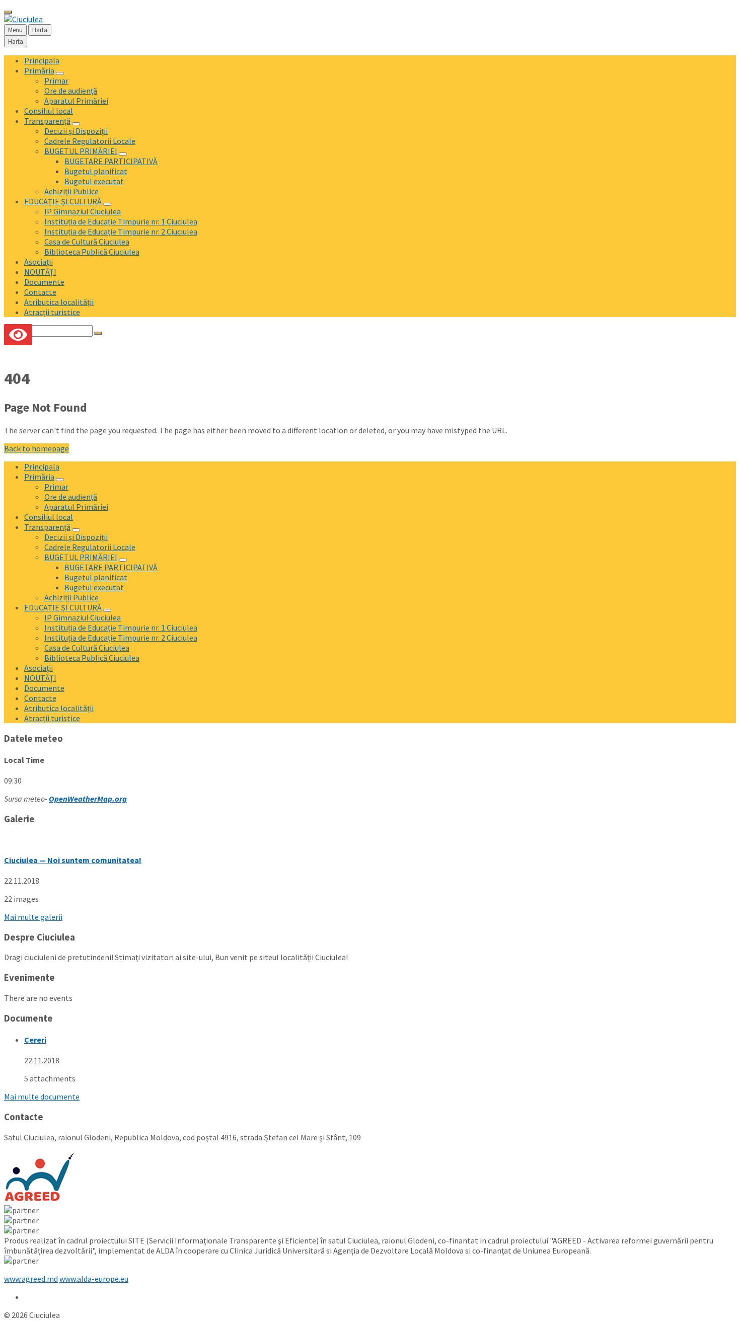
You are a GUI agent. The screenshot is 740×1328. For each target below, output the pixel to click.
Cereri (35, 1040)
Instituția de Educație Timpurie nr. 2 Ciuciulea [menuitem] (120, 231)
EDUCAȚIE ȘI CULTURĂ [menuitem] (63, 201)
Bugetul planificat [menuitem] (95, 171)
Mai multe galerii (33, 917)
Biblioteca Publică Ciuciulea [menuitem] (91, 252)
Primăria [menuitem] (39, 70)
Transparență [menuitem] (47, 121)
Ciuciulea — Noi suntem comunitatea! (72, 860)
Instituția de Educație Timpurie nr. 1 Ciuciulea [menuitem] (120, 221)
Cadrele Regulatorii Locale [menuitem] (89, 141)
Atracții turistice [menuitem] (52, 312)
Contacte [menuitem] (40, 292)
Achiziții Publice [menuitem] (71, 191)
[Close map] (8, 12)
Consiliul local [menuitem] (48, 111)
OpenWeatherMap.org (88, 799)
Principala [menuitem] (41, 60)
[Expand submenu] (60, 73)
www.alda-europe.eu (93, 1279)
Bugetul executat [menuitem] (94, 181)
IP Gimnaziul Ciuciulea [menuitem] (82, 211)
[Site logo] (23, 19)
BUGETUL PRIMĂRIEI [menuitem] (80, 151)
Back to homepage (36, 448)
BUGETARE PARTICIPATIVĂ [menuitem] (111, 161)
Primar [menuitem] (56, 80)
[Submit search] (98, 333)
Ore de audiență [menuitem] (70, 91)
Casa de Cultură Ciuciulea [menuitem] (86, 242)
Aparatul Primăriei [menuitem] (76, 101)
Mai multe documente (42, 1096)
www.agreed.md (31, 1279)
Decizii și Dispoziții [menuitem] (76, 131)
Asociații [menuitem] (38, 262)
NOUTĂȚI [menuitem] (40, 272)
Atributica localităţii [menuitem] (59, 302)
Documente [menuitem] (44, 282)
